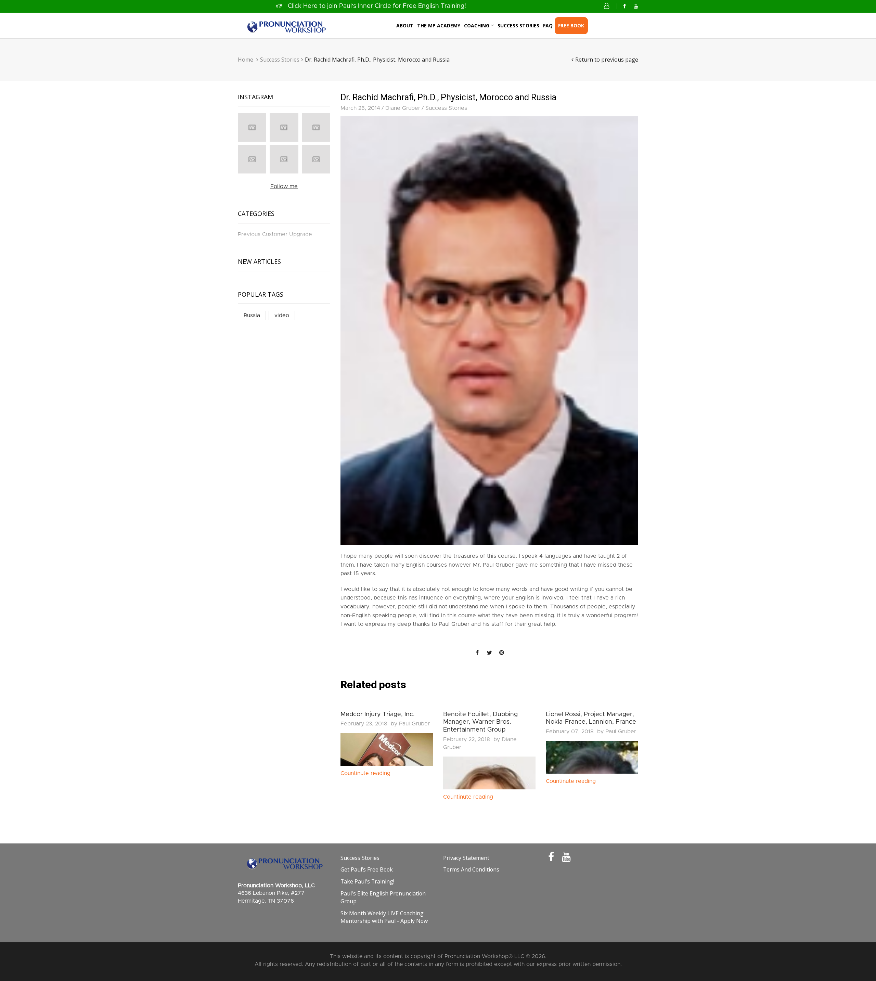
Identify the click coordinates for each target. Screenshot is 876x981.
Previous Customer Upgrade (275, 234)
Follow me (284, 186)
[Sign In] (608, 6)
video (281, 315)
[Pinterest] (501, 653)
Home (245, 59)
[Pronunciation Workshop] (286, 25)
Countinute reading (365, 773)
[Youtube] (635, 6)
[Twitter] (489, 653)
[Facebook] (624, 6)
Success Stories (279, 59)
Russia (252, 315)
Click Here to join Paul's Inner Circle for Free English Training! (377, 6)
